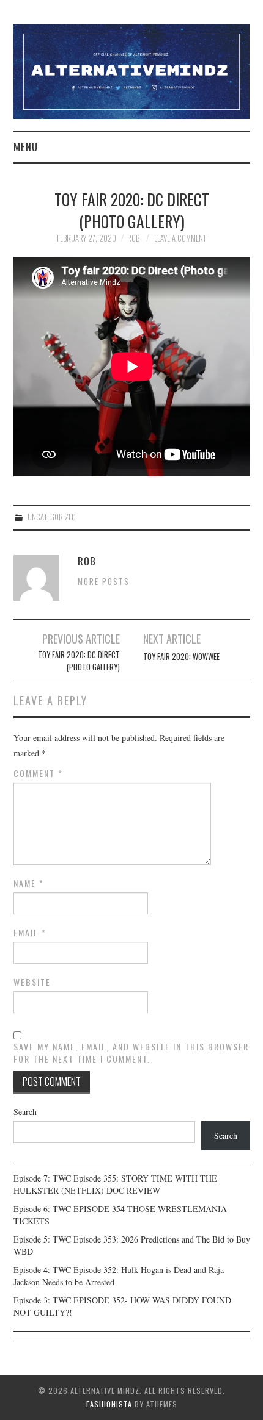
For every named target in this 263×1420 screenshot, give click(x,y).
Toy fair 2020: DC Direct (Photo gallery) (78, 661)
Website (32, 982)
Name (28, 883)
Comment (38, 773)
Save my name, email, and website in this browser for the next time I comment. (131, 1053)
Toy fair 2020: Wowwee (181, 656)
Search (25, 1111)
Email (29, 933)
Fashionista (109, 1404)
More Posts (104, 581)
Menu (25, 146)
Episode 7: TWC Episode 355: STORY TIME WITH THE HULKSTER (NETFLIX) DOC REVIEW (115, 1184)
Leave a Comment (180, 238)
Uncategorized (52, 517)
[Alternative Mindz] (131, 70)
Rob (133, 238)
